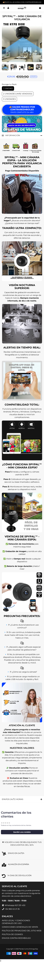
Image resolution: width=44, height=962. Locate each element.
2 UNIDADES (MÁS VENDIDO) (17, 94)
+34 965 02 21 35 (12, 909)
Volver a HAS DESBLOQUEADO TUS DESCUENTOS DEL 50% (23, 843)
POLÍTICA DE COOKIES (12, 934)
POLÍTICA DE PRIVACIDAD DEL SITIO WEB (21, 931)
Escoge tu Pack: (9, 84)
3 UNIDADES (9, 99)
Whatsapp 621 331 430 (14, 905)
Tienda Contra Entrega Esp (28, 949)
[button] (22, 832)
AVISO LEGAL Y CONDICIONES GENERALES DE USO (16, 921)
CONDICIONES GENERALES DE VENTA (20, 927)
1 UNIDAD (8, 88)
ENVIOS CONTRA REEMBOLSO (16, 938)
